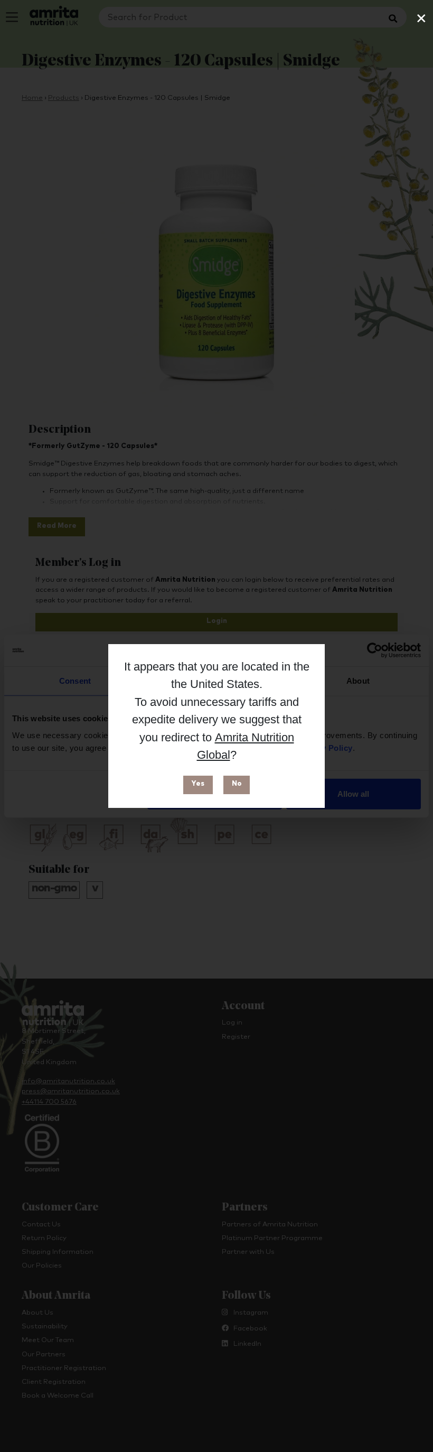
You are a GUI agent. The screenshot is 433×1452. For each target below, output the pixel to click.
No (237, 783)
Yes (197, 783)
